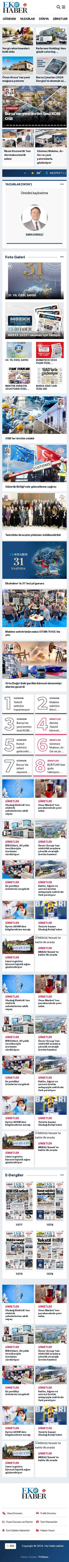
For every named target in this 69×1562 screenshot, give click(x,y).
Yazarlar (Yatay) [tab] (18, 184)
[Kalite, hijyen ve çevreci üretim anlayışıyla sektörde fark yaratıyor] (51, 869)
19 (61, 125)
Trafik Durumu (48, 1513)
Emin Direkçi (34, 234)
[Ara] (58, 7)
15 (49, 125)
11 (36, 125)
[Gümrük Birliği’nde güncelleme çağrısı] (34, 463)
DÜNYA (44, 19)
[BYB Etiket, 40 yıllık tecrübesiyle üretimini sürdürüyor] (18, 829)
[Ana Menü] (63, 7)
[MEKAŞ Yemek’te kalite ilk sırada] (51, 940)
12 (39, 125)
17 (55, 125)
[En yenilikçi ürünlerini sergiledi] (18, 869)
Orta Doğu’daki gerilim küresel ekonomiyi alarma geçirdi (33, 685)
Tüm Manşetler (49, 1522)
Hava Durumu (14, 1513)
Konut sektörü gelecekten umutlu (24, 747)
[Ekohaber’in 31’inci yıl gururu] (34, 560)
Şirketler (55, 719)
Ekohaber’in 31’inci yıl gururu (24, 583)
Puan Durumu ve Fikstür (19, 1522)
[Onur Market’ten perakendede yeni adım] (51, 788)
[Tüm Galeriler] (62, 257)
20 (64, 125)
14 (45, 125)
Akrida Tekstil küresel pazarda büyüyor (55, 727)
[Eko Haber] (15, 7)
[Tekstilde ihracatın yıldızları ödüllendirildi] (34, 512)
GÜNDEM (9, 19)
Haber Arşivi (47, 1530)
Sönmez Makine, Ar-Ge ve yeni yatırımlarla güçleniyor (57, 747)
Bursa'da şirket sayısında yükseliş (22, 768)
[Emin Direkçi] (34, 217)
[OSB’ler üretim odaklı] (34, 415)
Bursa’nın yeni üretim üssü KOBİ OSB (24, 727)
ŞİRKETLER (60, 19)
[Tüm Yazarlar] (62, 184)
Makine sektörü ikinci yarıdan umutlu (54, 706)
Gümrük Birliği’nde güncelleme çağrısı (30, 486)
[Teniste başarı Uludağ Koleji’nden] (51, 910)
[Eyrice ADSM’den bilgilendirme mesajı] (18, 910)
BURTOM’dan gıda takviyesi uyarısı (56, 768)
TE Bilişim (43, 1557)
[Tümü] (62, 1175)
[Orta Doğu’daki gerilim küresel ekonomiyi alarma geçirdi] (34, 660)
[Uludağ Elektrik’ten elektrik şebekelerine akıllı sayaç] (18, 788)
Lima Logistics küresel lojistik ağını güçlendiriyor (17, 964)
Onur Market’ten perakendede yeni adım (49, 808)
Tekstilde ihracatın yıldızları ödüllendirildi (33, 535)
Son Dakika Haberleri (18, 1530)
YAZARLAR (27, 19)
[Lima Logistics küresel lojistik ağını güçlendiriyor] (18, 945)
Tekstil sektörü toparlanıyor (22, 706)
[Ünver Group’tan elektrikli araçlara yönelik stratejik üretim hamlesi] (51, 829)
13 (42, 125)
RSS (12, 1546)
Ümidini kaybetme (34, 193)
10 (33, 125)
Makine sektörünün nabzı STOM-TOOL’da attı (32, 633)
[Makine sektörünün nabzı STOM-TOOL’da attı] (34, 608)
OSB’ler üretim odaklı (19, 438)
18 (58, 125)
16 (52, 125)
